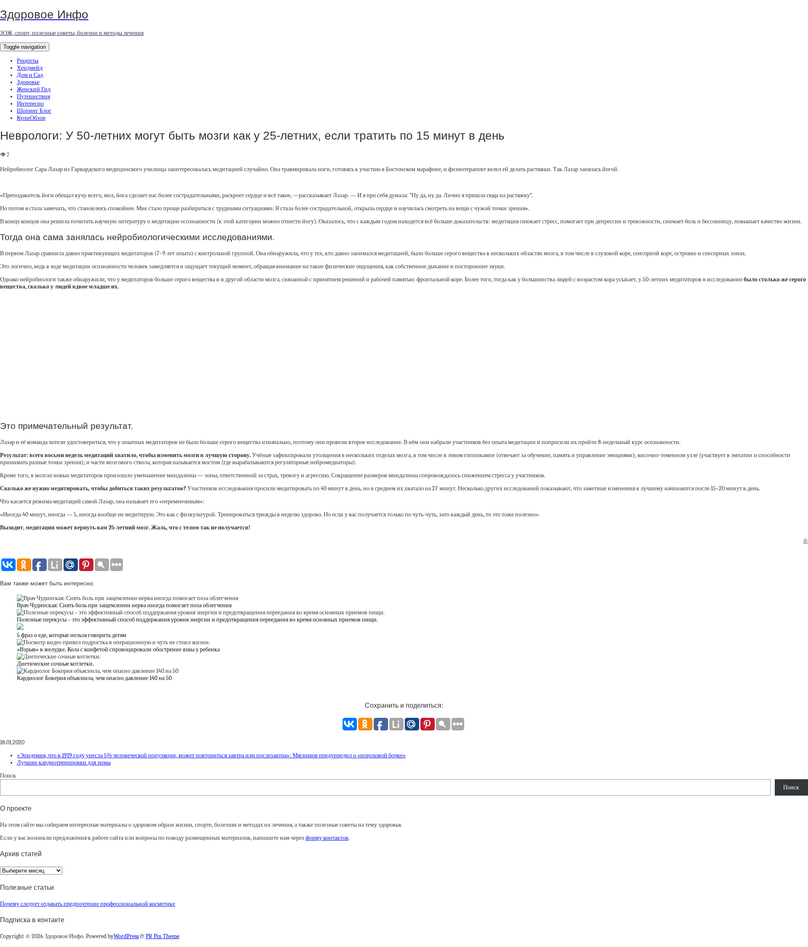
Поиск (8, 775)
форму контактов (327, 837)
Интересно (30, 103)
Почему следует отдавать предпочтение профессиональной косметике (87, 903)
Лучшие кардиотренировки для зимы (64, 762)
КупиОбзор (31, 118)
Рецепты (27, 60)
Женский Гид (33, 89)
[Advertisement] (404, 355)
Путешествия (33, 96)
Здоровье (28, 82)
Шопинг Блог (34, 110)
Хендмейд (30, 67)
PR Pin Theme (162, 936)
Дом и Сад (30, 75)
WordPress (126, 936)
